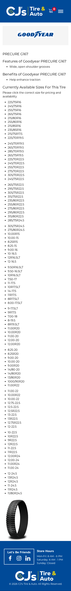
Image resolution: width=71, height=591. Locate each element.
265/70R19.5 (16, 147)
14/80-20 (14, 369)
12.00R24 (14, 456)
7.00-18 (12, 316)
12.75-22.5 (14, 403)
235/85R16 (14, 130)
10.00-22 (13, 399)
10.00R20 (14, 332)
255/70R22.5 (16, 167)
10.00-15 (13, 238)
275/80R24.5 (16, 230)
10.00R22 (14, 395)
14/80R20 (14, 373)
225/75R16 (14, 102)
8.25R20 (13, 353)
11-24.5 (12, 485)
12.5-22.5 (13, 407)
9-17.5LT (13, 308)
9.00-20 (13, 357)
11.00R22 (13, 385)
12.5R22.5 (14, 411)
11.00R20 (14, 328)
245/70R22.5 (16, 163)
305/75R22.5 (16, 192)
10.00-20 (13, 361)
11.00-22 (13, 391)
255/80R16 (15, 122)
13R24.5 (13, 477)
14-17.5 (12, 291)
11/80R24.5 (15, 493)
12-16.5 (12, 261)
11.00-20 (13, 336)
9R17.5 (12, 312)
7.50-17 (12, 279)
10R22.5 (13, 436)
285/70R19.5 (16, 151)
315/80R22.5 (16, 216)
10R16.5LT (14, 275)
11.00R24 (14, 464)
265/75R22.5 (16, 184)
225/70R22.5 (16, 159)
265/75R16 (14, 114)
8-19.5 (11, 320)
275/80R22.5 (16, 208)
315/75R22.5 (15, 196)
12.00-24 (13, 460)
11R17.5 (12, 295)
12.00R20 (14, 344)
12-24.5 (12, 473)
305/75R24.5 (16, 226)
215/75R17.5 (15, 134)
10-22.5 (12, 432)
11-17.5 (11, 283)
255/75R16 (14, 110)
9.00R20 (13, 365)
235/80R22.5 (16, 200)
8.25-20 (13, 349)
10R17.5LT (14, 287)
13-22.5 (12, 414)
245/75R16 (15, 106)
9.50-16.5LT (15, 271)
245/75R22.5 (16, 179)
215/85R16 (14, 126)
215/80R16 (14, 118)
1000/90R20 (16, 381)
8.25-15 (12, 245)
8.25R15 (13, 241)
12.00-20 (13, 340)
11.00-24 (13, 468)
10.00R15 (14, 234)
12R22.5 (13, 444)
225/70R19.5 (16, 137)
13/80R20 (14, 377)
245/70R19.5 (16, 143)
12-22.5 (12, 426)
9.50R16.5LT (15, 267)
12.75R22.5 (14, 422)
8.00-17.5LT (15, 303)
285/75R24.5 (16, 220)
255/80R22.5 (16, 204)
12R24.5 (13, 481)
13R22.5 (13, 418)
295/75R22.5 (16, 188)
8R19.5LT (13, 324)
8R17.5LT (13, 299)
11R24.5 (12, 489)
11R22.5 (12, 452)
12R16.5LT (14, 257)
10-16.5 (12, 253)
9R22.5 (12, 440)
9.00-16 (13, 249)
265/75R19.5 (15, 155)
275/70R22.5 (16, 171)
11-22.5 (12, 448)
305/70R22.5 (16, 175)
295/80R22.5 (16, 212)
